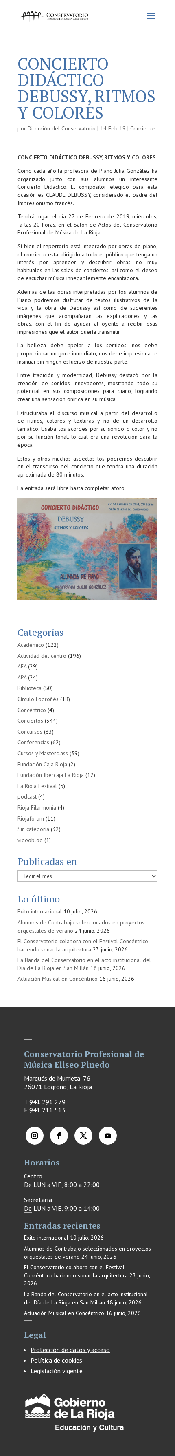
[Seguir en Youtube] (108, 1136)
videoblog (30, 840)
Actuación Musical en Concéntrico (58, 978)
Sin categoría (33, 829)
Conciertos (143, 128)
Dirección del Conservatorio (62, 128)
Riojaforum (31, 818)
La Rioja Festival (37, 786)
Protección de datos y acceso (70, 1350)
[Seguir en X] (83, 1136)
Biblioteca (30, 688)
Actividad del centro (42, 656)
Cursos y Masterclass (43, 753)
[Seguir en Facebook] (59, 1136)
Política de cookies (56, 1360)
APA (22, 677)
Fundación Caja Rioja (42, 764)
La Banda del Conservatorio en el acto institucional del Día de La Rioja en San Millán (84, 964)
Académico (31, 645)
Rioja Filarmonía (37, 807)
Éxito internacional (40, 911)
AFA (22, 666)
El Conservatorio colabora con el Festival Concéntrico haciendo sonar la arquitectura (83, 945)
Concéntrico (32, 710)
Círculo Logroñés (38, 699)
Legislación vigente (57, 1371)
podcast (27, 796)
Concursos (30, 731)
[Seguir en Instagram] (35, 1136)
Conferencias (33, 742)
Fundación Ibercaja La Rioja (51, 775)
